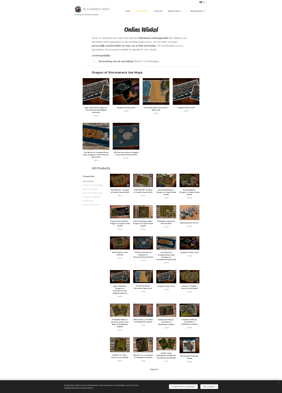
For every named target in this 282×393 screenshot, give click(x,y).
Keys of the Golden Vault (92, 193)
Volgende (154, 369)
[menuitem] (128, 11)
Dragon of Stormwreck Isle (93, 185)
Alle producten (88, 181)
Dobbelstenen (88, 201)
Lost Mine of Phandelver (92, 197)
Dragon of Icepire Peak (91, 205)
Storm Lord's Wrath (90, 189)
